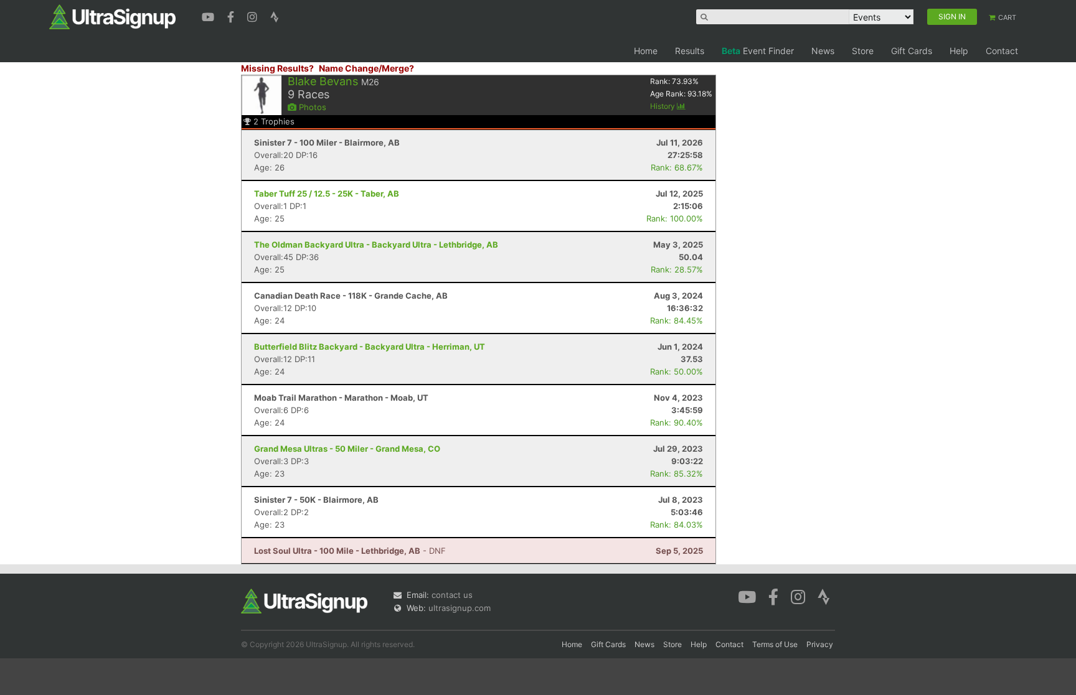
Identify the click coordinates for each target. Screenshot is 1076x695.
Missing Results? (277, 68)
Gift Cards (911, 50)
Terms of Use (775, 644)
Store (863, 50)
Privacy (819, 644)
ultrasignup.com (459, 608)
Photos (311, 107)
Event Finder (758, 50)
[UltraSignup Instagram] (253, 15)
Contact (1002, 50)
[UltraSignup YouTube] (209, 15)
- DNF (350, 551)
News (822, 50)
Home (646, 50)
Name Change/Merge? (366, 68)
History (663, 106)
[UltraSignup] (112, 16)
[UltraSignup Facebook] (232, 15)
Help (959, 50)
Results (689, 50)
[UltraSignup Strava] (274, 15)
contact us (452, 595)
